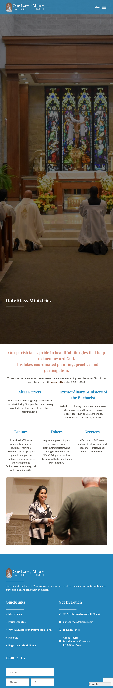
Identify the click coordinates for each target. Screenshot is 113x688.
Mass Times (15, 614)
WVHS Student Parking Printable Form (30, 629)
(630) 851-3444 (71, 629)
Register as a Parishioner (22, 645)
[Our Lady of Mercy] (25, 7)
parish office (58, 382)
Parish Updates (17, 621)
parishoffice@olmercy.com (78, 621)
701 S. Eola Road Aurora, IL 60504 (81, 614)
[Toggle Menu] (104, 7)
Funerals (13, 637)
